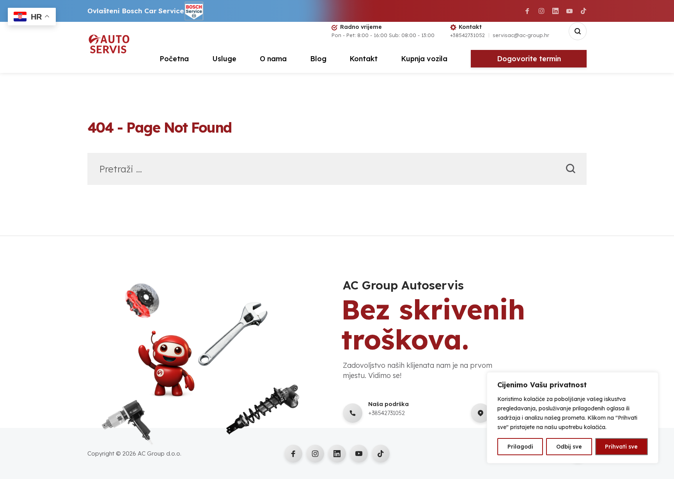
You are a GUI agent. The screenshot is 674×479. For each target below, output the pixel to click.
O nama (273, 58)
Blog (318, 58)
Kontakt (363, 58)
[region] (572, 417)
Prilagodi (520, 446)
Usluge (224, 58)
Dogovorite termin (529, 58)
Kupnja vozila (424, 58)
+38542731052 (467, 35)
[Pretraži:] (337, 170)
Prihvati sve (621, 446)
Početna (174, 58)
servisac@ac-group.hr (521, 35)
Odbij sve (569, 446)
